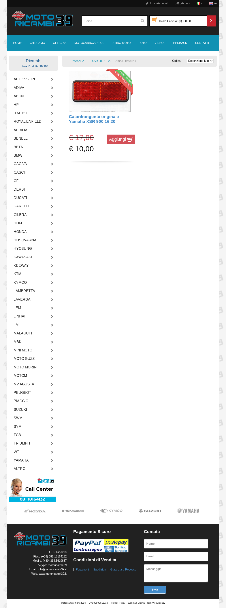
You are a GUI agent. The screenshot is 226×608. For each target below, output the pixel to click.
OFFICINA (59, 43)
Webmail (132, 603)
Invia (155, 589)
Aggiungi (118, 139)
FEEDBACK (179, 43)
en (215, 3)
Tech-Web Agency (156, 603)
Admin (141, 603)
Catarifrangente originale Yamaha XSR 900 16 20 (94, 119)
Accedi (185, 3)
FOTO (143, 43)
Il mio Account (158, 3)
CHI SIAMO (37, 43)
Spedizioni (100, 569)
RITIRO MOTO (121, 43)
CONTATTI (202, 43)
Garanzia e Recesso (123, 569)
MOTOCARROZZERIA (89, 43)
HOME (17, 43)
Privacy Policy (118, 603)
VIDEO (159, 43)
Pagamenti (83, 569)
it (201, 3)
